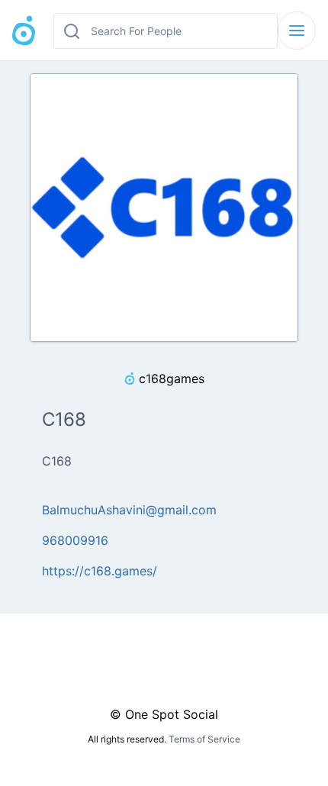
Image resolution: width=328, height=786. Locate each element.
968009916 (75, 540)
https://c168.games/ (99, 570)
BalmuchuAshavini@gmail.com (129, 509)
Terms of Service (204, 739)
